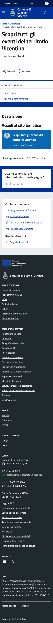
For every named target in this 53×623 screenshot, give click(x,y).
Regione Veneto (11, 3)
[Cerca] (45, 12)
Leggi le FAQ (8, 503)
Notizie (5, 415)
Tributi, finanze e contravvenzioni (18, 390)
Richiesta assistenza (12, 517)
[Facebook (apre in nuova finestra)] (5, 562)
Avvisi (5, 425)
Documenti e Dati (10, 318)
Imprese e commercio (12, 376)
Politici (5, 309)
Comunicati (7, 420)
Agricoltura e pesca (11, 334)
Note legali (7, 531)
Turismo (6, 395)
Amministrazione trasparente (16, 522)
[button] (31, 3)
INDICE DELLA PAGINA (12, 85)
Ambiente (6, 338)
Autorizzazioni (9, 352)
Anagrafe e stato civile (13, 343)
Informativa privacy (11, 527)
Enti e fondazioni (10, 304)
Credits (25, 606)
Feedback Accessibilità (13, 541)
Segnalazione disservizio (14, 512)
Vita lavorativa (9, 400)
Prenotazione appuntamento (16, 508)
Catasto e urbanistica (12, 357)
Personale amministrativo (15, 313)
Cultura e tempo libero (13, 362)
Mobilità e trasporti (11, 381)
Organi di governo (11, 290)
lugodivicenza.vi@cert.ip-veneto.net (24, 474)
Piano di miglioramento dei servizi (18, 545)
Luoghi (5, 440)
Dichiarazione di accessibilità (16, 536)
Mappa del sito (9, 606)
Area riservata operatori (14, 619)
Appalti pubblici (9, 348)
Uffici (4, 299)
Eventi (5, 445)
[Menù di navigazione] (3, 12)
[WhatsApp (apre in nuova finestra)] (12, 562)
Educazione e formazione (14, 367)
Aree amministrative (12, 294)
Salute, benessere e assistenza (17, 385)
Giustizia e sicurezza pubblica (16, 371)
